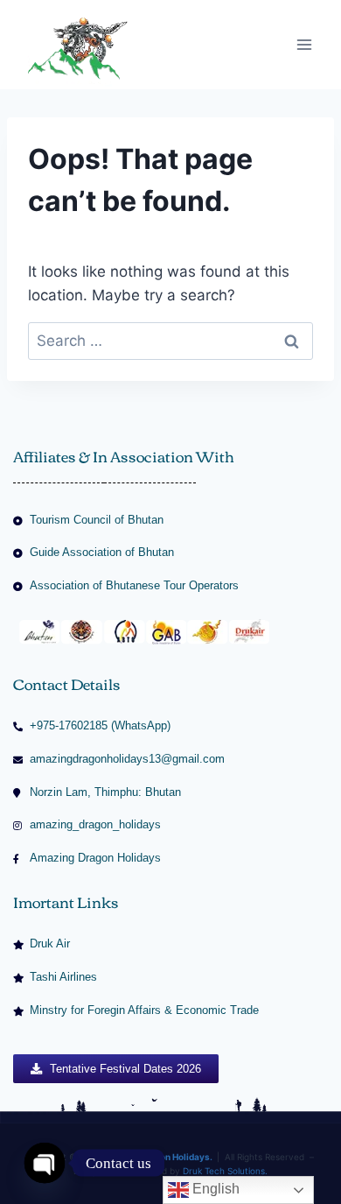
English (214, 1188)
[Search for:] (170, 340)
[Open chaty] (45, 1163)
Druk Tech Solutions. (225, 1170)
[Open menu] (304, 44)
